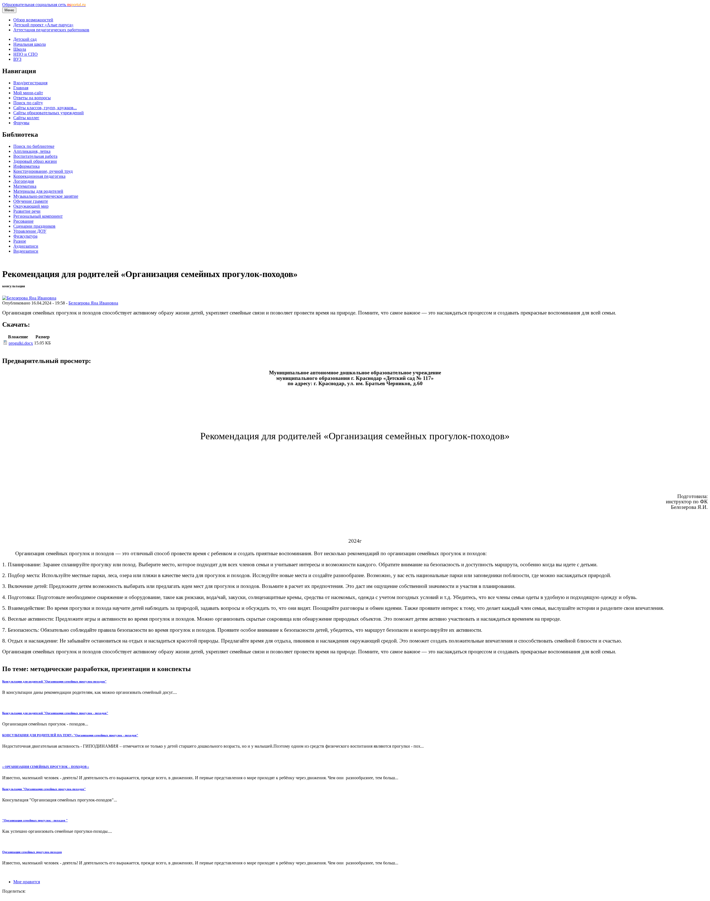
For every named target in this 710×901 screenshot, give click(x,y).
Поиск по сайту (28, 102)
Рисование (23, 221)
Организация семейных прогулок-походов (32, 852)
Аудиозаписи (25, 246)
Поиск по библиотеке (33, 146)
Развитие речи (26, 211)
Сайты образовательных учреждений (48, 112)
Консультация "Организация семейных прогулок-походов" (44, 789)
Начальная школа (29, 44)
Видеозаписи (25, 251)
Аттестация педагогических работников (51, 29)
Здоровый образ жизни (35, 161)
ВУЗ (17, 59)
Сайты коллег (26, 117)
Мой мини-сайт (28, 92)
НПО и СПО (25, 54)
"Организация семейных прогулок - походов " (35, 820)
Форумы (21, 122)
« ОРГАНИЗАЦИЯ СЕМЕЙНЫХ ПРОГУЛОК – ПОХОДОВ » (45, 766)
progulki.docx (21, 343)
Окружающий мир (31, 206)
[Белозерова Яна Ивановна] (29, 298)
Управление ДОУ (29, 231)
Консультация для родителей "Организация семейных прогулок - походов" (55, 713)
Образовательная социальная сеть (44, 4)
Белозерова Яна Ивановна (93, 303)
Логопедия (23, 181)
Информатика (26, 166)
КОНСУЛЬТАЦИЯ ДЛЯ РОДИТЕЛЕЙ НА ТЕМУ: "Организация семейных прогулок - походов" (70, 735)
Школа (19, 49)
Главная (20, 87)
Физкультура (25, 236)
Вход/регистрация (30, 82)
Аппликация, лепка (31, 151)
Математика (24, 186)
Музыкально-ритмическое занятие (45, 196)
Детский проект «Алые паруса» (43, 24)
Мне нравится (26, 881)
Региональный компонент (38, 216)
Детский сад (25, 39)
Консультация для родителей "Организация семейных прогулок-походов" (54, 681)
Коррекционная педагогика (39, 176)
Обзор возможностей (33, 19)
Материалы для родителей (38, 191)
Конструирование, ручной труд (43, 171)
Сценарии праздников (34, 226)
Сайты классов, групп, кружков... (45, 107)
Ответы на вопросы (32, 97)
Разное (19, 241)
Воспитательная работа (35, 156)
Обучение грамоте (30, 201)
